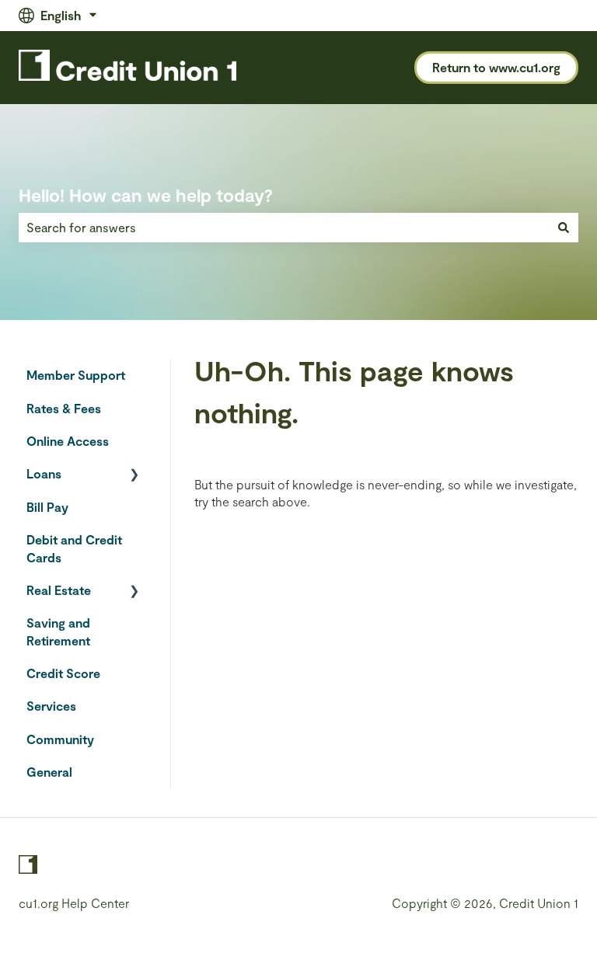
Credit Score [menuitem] (63, 673)
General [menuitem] (49, 771)
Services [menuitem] (51, 705)
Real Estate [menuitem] (58, 590)
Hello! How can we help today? (146, 195)
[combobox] (284, 227)
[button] (134, 475)
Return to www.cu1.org (496, 67)
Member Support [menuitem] (75, 374)
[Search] (563, 227)
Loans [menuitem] (43, 473)
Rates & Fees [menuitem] (63, 408)
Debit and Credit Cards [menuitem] (74, 548)
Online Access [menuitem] (67, 440)
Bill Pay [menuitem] (47, 506)
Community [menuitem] (60, 739)
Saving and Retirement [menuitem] (58, 631)
